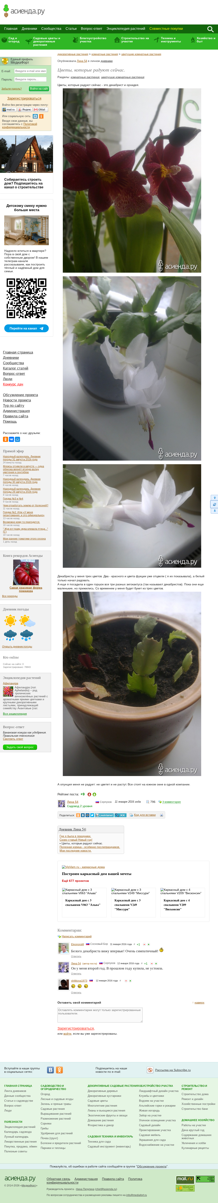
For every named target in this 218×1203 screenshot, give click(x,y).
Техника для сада (99, 1141)
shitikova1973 (79, 980)
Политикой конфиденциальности (19, 125)
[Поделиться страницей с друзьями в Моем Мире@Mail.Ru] (87, 815)
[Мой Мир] (17, 439)
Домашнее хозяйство (198, 1120)
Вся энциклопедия (15, 713)
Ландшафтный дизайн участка (158, 1091)
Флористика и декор (101, 1125)
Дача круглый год (193, 1130)
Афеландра (10, 683)
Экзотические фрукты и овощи (107, 1115)
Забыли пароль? (11, 88)
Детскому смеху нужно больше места (26, 208)
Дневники (29, 28)
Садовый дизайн (149, 1125)
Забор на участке (150, 1115)
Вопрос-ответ (91, 28)
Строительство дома (195, 1094)
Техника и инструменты (171, 39)
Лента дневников (15, 1091)
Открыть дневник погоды (17, 646)
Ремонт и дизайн (192, 1099)
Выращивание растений (56, 1113)
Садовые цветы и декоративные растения (46, 41)
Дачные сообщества (17, 1095)
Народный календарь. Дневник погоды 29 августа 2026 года (21, 490)
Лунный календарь (16, 1136)
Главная (10, 28)
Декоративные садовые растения (113, 1085)
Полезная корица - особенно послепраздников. (90, 847)
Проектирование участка (155, 1130)
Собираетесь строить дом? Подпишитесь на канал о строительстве (23, 183)
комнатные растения (105, 54)
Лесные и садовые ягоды (57, 1099)
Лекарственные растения (20, 1141)
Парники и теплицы (53, 1148)
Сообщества (51, 28)
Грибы (44, 1128)
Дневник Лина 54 (72, 829)
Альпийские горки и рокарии (157, 1105)
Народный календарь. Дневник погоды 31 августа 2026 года (21, 458)
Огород (45, 1094)
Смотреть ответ (13, 738)
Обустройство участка (156, 1085)
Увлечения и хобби (194, 1143)
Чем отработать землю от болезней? (25, 505)
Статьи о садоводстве (18, 1100)
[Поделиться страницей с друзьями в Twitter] (92, 815)
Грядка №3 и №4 (13, 498)
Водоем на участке (151, 1100)
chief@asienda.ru (106, 1189)
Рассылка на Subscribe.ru (173, 1070)
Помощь (10, 422)
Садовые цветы (98, 1100)
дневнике (107, 61)
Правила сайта (15, 416)
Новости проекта (17, 400)
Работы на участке (194, 1125)
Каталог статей (15, 368)
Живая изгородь (149, 1110)
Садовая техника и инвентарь (110, 1136)
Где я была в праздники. (75, 836)
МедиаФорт (29, 1185)
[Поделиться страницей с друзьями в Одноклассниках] (78, 815)
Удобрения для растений (57, 1133)
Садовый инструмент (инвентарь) (109, 1146)
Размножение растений (56, 1118)
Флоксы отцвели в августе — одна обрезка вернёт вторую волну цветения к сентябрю (23, 469)
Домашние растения (101, 1120)
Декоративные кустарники (104, 1095)
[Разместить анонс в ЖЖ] (120, 815)
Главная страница (18, 352)
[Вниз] (214, 511)
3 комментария (171, 802)
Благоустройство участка (93, 39)
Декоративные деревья (103, 1091)
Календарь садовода (18, 1131)
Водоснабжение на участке (156, 1144)
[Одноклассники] (5, 439)
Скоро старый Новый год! (76, 839)
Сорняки (46, 1123)
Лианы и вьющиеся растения (106, 1110)
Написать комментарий (77, 936)
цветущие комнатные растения (141, 54)
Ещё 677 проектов (75, 880)
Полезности (13, 1121)
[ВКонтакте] (11, 439)
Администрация (16, 411)
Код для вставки (145, 814)
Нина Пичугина (85, 1189)
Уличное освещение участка (157, 1120)
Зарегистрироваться (75, 1028)
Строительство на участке (135, 39)
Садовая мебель (150, 1135)
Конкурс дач (13, 384)
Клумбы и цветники (151, 1095)
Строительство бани (195, 1108)
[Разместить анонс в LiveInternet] (104, 815)
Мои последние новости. (76, 850)
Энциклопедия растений (125, 28)
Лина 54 (82, 61)
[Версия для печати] (161, 815)
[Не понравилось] (144, 944)
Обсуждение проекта (20, 395)
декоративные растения (72, 54)
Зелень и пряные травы (56, 1104)
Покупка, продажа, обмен (20, 1146)
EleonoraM (77, 944)
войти (67, 1033)
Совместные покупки (166, 28)
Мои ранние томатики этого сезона (24, 538)
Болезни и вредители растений (61, 1143)
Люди (7, 379)
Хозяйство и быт (206, 39)
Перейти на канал (23, 328)
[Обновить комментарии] (214, 504)
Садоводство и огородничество (53, 1087)
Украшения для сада (152, 1139)
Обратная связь (58, 1179)
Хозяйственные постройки (198, 1104)
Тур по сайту (13, 406)
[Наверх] (214, 497)
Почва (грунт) (49, 1138)
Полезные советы (15, 1151)
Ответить (76, 956)
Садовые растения (53, 1108)
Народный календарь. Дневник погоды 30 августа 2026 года (21, 481)
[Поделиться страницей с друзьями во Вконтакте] (83, 815)
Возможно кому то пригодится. (21, 522)
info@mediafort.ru (136, 1195)
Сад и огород (14, 39)
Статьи (71, 28)
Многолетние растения (102, 1105)
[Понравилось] (148, 944)
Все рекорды (10, 596)
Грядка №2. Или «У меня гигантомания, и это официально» (23, 514)
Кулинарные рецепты (195, 1148)
